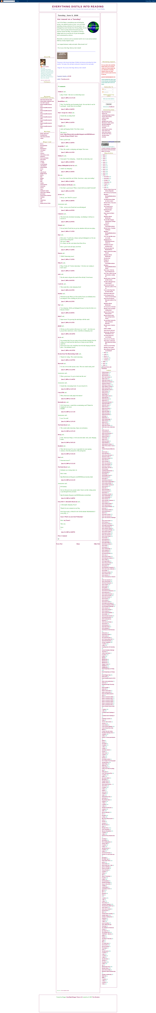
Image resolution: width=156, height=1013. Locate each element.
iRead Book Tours (106, 799)
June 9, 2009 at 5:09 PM (67, 162)
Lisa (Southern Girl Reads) (65, 185)
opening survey (105, 848)
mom (103, 826)
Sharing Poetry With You (107, 905)
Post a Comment (62, 536)
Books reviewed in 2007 (107, 698)
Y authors (104, 979)
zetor (59, 274)
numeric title (105, 843)
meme (103, 820)
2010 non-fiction (105, 489)
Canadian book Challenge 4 (108, 715)
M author (104, 815)
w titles (103, 963)
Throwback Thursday (107, 938)
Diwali (103, 740)
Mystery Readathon (106, 831)
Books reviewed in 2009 (107, 701)
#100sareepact (105, 372)
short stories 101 (106, 130)
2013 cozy (104, 555)
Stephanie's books (44, 190)
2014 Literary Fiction (106, 595)
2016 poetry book (106, 634)
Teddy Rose (43, 200)
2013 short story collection (108, 569)
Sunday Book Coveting (107, 913)
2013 (104, 167)
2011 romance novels (107, 528)
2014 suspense (105, 611)
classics (104, 723)
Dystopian (104, 743)
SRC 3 (103, 912)
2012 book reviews (106, 533)
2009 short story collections (108, 427)
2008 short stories (106, 380)
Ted (41, 198)
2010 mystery (105, 486)
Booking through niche (109, 293)
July (105, 185)
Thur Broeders (96, 997)
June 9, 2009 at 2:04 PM (67, 109)
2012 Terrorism (105, 551)
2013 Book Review (106, 553)
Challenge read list (106, 718)
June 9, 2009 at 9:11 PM (67, 322)
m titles (103, 817)
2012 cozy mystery (106, 534)
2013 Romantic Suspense (108, 567)
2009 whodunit (105, 442)
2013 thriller (104, 570)
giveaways (104, 779)
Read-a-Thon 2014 (106, 884)
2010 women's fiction (107, 509)
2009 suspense (105, 434)
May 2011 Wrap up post (107, 818)
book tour (104, 682)
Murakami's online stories (108, 122)
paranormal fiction (106, 852)
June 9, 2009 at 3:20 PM (67, 143)
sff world (104, 127)
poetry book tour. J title (107, 865)
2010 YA (104, 512)
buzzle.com (104, 113)
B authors (104, 654)
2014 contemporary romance (108, 576)
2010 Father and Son (106, 467)
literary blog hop (105, 812)
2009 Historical (105, 399)
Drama (103, 742)
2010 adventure (105, 453)
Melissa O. (61, 156)
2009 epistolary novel (107, 389)
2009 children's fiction (107, 386)
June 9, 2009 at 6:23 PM (67, 191)
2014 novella (105, 600)
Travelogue (104, 948)
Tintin (103, 940)
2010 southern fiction (107, 503)
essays (103, 751)
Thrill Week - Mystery (107, 934)
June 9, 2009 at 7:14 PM (67, 250)
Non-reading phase (106, 842)
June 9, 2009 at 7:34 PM (67, 271)
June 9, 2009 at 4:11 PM (67, 152)
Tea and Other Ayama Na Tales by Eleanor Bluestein (109, 322)
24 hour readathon (106, 642)
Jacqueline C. (61, 146)
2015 (104, 164)
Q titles (103, 873)
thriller (103, 935)
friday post (104, 771)
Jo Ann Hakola (43, 164)
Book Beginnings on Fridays (108, 672)
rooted (41, 138)
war (103, 965)
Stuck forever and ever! (109, 330)
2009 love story (105, 405)
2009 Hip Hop (105, 397)
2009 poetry (104, 417)
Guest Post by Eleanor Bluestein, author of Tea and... (110, 300)
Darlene (60, 293)
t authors (104, 919)
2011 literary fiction (106, 523)
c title (103, 711)
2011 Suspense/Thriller (107, 530)
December (106, 176)
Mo (59, 175)
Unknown (60, 214)
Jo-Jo (59, 337)
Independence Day (106, 796)
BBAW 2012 (104, 662)
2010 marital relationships (108, 481)
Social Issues (105, 910)
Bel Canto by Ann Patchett (110, 192)
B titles (103, 656)
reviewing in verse (106, 888)
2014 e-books (105, 584)
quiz (103, 874)
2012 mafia (104, 545)
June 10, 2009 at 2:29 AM (68, 421)
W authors (104, 962)
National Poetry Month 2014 (108, 835)
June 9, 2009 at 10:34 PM (68, 334)
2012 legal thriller (106, 542)
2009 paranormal (106, 414)
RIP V (103, 891)
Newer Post (59, 544)
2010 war (104, 508)
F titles (103, 756)
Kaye (59, 235)
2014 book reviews (106, 572)
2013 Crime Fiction (106, 556)
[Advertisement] (79, 24)
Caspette (60, 126)
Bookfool (60, 446)
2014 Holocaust (105, 592)
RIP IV (103, 890)
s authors (104, 898)
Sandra (42, 183)
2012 (104, 169)
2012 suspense (105, 550)
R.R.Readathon (105, 881)
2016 (104, 162)
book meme (104, 676)
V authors (104, 955)
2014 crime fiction (106, 581)
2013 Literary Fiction (106, 562)
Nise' (59, 305)
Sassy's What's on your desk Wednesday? (71, 517)
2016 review (104, 636)
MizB (41, 179)
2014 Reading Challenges (108, 606)
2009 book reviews (106, 385)
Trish (41, 201)
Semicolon (42, 186)
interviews (104, 798)
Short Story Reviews (45, 136)
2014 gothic (104, 587)
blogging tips (105, 667)
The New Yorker (105, 135)
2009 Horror (104, 400)
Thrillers (104, 937)
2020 (104, 156)
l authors (104, 809)
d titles (103, 735)
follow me (104, 765)
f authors (104, 754)
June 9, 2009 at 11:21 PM (68, 370)
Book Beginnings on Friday (108, 668)
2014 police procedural (107, 603)
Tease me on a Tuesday (109, 339)
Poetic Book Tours (106, 860)
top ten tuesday (105, 946)
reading (103, 885)
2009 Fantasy (105, 391)
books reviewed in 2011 (107, 704)
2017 (104, 160)
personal (104, 857)
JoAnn (60, 194)
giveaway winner (106, 778)
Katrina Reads (43, 167)
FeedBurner (111, 106)
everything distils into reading (78, 6)
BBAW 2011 (104, 661)
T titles (103, 921)
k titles (103, 806)
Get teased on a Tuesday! (110, 306)
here (68, 241)
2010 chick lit (105, 459)
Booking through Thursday (108, 684)
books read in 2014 (106, 692)
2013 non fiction (105, 564)
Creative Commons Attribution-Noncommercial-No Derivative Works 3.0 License (108, 150)
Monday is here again (109, 347)
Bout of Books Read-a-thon (108, 706)
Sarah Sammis (43, 184)
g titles (103, 776)
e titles (103, 746)
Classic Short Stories (107, 116)
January (106, 359)
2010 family (104, 452)
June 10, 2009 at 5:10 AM (68, 454)
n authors (104, 832)
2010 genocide (105, 472)
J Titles (103, 803)
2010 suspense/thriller (107, 506)
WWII (103, 977)
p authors (104, 849)
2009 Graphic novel (106, 395)
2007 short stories (106, 377)
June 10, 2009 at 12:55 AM (68, 389)
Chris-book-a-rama (44, 155)
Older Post (97, 544)
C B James (42, 150)
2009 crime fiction (106, 388)
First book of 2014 (106, 759)
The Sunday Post (106, 932)
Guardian (104, 119)
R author (104, 877)
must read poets (105, 829)
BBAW (103, 657)
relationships (105, 887)
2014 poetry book (106, 601)
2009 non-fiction (105, 413)
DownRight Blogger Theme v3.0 (74, 997)
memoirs (104, 823)
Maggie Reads (43, 173)
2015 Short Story (106, 626)
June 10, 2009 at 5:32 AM (68, 463)
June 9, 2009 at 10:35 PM (68, 350)
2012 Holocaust (105, 541)
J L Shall (42, 162)
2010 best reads (105, 456)
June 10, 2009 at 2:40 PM (68, 498)
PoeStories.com (105, 126)
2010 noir (104, 487)
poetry (103, 862)
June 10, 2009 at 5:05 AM (68, 442)
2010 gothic (104, 473)
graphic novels (105, 782)
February (106, 358)
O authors (104, 845)
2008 (104, 361)
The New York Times (106, 133)
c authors (104, 709)
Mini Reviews (105, 824)
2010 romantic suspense (107, 500)
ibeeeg (59, 434)
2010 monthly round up (107, 484)
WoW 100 (104, 976)
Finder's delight (107, 328)
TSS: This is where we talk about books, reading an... (110, 275)
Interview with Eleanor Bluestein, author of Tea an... (110, 287)
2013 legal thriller (106, 561)
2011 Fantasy (105, 522)
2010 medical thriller (106, 483)
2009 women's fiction (107, 444)
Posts (104, 89)
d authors (104, 734)
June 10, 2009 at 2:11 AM (68, 412)
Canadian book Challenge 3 (108, 712)
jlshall (59, 326)
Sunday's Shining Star (107, 916)
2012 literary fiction (106, 544)
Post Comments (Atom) (65, 990)
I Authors (104, 793)
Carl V (41, 151)
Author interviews (106, 653)
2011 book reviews (106, 514)
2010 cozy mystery (106, 463)
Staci (59, 457)
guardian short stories (107, 121)
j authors (104, 801)
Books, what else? (44, 133)
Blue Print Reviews (106, 112)
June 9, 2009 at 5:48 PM (67, 181)
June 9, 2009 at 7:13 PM (67, 231)
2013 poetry (104, 565)
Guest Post (104, 785)
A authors (104, 643)
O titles (103, 846)
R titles (103, 879)
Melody (42, 178)
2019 (104, 158)
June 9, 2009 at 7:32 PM (67, 259)
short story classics (106, 132)
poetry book (104, 863)
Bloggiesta (106, 260)
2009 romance (105, 420)
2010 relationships (106, 495)
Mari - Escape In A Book (65, 113)
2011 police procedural (107, 525)
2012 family (104, 537)
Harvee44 (60, 363)
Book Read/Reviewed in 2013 (108, 678)
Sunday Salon (105, 915)
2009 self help (105, 424)
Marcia (41, 175)
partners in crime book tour (108, 854)
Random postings (106, 882)
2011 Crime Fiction (106, 520)
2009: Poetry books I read (108, 445)
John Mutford (43, 165)
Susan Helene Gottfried (45, 195)
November (106, 178)
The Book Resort (62, 425)
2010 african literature (107, 455)
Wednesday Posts (106, 966)
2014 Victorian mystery (107, 615)
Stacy (41, 189)
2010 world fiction (106, 511)
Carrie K (42, 153)
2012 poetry (104, 547)
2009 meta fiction (106, 408)
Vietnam (104, 960)
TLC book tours (105, 943)
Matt (41, 176)
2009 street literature (107, 433)
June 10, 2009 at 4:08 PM (68, 532)
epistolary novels (106, 749)
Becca (41, 144)
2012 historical (105, 539)
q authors (104, 871)
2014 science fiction (106, 609)
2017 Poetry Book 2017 (107, 639)
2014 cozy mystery (106, 579)
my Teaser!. (67, 520)
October (106, 180)
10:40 (69, 76)
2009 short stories (106, 425)
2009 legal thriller (106, 403)
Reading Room (43, 135)
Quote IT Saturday (106, 876)
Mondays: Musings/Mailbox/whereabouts (110, 196)
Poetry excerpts (105, 868)
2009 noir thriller (105, 411)
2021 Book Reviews (106, 640)
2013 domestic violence (107, 558)
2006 (104, 365)
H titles (103, 788)
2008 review (104, 378)
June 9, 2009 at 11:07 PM (68, 360)
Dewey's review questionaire (108, 737)
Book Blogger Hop (106, 675)
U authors (104, 952)
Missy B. (60, 263)
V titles (103, 957)
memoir (103, 821)
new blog (104, 838)
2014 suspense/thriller (107, 612)
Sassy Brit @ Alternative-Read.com (67, 502)
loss (103, 813)
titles (103, 941)
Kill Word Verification (106, 807)
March (105, 356)
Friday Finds (107, 204)
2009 (104, 175)
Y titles (103, 980)
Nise (41, 181)
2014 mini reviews (106, 597)
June (105, 187)
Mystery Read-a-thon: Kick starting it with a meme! (109, 317)
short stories (105, 907)
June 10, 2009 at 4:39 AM (68, 431)
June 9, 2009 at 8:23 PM (67, 290)
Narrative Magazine (106, 124)
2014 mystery (105, 598)
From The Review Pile (107, 773)
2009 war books (105, 441)
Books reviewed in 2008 (107, 700)
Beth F (41, 147)
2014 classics (105, 575)
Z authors (104, 982)
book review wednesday (107, 681)
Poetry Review (105, 870)
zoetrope (104, 137)
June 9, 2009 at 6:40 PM (67, 201)
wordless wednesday (107, 974)
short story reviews (106, 909)
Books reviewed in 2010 (107, 703)
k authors (104, 804)
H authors (104, 787)
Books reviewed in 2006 (107, 696)
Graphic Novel (105, 781)
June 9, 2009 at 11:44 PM (68, 379)
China (103, 720)
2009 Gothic (104, 394)
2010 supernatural (106, 505)
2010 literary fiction (106, 480)
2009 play (104, 416)
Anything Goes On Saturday (108, 647)
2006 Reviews (105, 374)
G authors (104, 774)
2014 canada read (106, 573)
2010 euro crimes (106, 466)
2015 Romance (105, 625)
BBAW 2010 (104, 659)
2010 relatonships (106, 497)
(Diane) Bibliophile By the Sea (66, 165)
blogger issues (105, 664)
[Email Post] (71, 76)
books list (104, 689)
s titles (103, 901)
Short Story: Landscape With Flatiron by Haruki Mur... (110, 342)
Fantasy (104, 757)
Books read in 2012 (106, 690)
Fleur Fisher (43, 159)
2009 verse (104, 439)
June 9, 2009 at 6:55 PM (67, 210)
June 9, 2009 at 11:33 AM (68, 98)
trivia (103, 949)
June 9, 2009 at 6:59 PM (67, 222)
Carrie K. (60, 284)
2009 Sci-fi (104, 422)
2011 (104, 171)
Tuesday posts (105, 951)
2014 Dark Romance (106, 583)
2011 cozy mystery (106, 516)
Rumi (103, 895)
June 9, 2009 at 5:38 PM (67, 172)
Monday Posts (105, 827)
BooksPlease (61, 101)
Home (78, 544)
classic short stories (106, 721)
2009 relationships (106, 419)
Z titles (103, 983)
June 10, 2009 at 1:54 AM (68, 399)
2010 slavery (105, 502)
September (106, 182)
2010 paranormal (106, 491)
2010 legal (104, 478)
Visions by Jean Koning (109, 345)
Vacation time (107, 258)
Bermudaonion (43, 145)
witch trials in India (106, 969)
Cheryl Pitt (61, 392)
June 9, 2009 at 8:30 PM (67, 313)
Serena (42, 187)
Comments (105, 92)
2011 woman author (106, 531)
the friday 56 (105, 930)
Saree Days (104, 902)
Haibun (103, 790)
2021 (104, 155)
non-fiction (104, 840)
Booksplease (43, 148)
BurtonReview (62, 402)
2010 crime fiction (106, 464)
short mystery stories (107, 129)
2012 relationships (106, 548)
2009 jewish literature (107, 402)
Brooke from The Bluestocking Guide (68, 354)
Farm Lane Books (44, 158)
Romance (104, 893)
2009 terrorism (105, 436)
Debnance (42, 156)
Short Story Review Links (46, 99)
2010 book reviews (106, 458)
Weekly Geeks (105, 968)
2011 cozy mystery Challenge (109, 517)
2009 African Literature (107, 381)
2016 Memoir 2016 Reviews (108, 629)
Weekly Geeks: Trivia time (110, 202)
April (105, 354)
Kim (41, 170)
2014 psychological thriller (108, 604)
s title (103, 899)
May (105, 352)
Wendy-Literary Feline (45, 203)
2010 (104, 173)
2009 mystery (105, 409)
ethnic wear (104, 753)
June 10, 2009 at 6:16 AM (68, 480)
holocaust (104, 792)
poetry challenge (106, 866)
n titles (103, 834)
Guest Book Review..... (107, 784)
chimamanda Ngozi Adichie (108, 115)
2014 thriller (104, 614)
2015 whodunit (105, 628)
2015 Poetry (104, 623)
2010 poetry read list (106, 494)
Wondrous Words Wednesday (109, 971)
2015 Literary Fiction (106, 622)
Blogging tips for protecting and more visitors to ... (109, 241)
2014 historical (105, 589)
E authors (104, 745)
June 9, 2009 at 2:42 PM (67, 122)
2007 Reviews (105, 375)
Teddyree (60, 92)
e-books (104, 748)
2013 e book (104, 559)
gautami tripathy (45, 66)
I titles (103, 795)
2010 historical (105, 477)
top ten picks (105, 944)
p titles (103, 851)
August (106, 184)
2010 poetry (104, 492)
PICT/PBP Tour (105, 859)
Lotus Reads (43, 172)
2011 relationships (106, 526)
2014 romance (105, 608)
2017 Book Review (106, 637)
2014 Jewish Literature (107, 594)
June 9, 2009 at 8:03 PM (67, 280)
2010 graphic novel (106, 475)
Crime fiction (105, 725)
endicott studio (105, 118)
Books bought (105, 687)
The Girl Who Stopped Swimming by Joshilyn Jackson (109, 221)
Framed (42, 161)
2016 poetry (104, 633)
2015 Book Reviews (106, 617)
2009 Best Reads (106, 383)
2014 (104, 166)
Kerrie (41, 169)
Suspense (104, 918)
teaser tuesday (105, 923)
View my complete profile (45, 80)
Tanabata (42, 197)
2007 (104, 363)
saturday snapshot (106, 904)
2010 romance (105, 498)
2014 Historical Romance (108, 590)
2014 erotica (105, 586)
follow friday (104, 764)
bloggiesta (104, 665)
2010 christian (105, 461)
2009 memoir (105, 406)
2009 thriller (104, 438)
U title (103, 954)
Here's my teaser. (65, 119)
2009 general (105, 392)
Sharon (60, 253)
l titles (103, 810)
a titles (103, 645)
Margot (60, 225)
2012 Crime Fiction (106, 536)
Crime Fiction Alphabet (107, 726)
